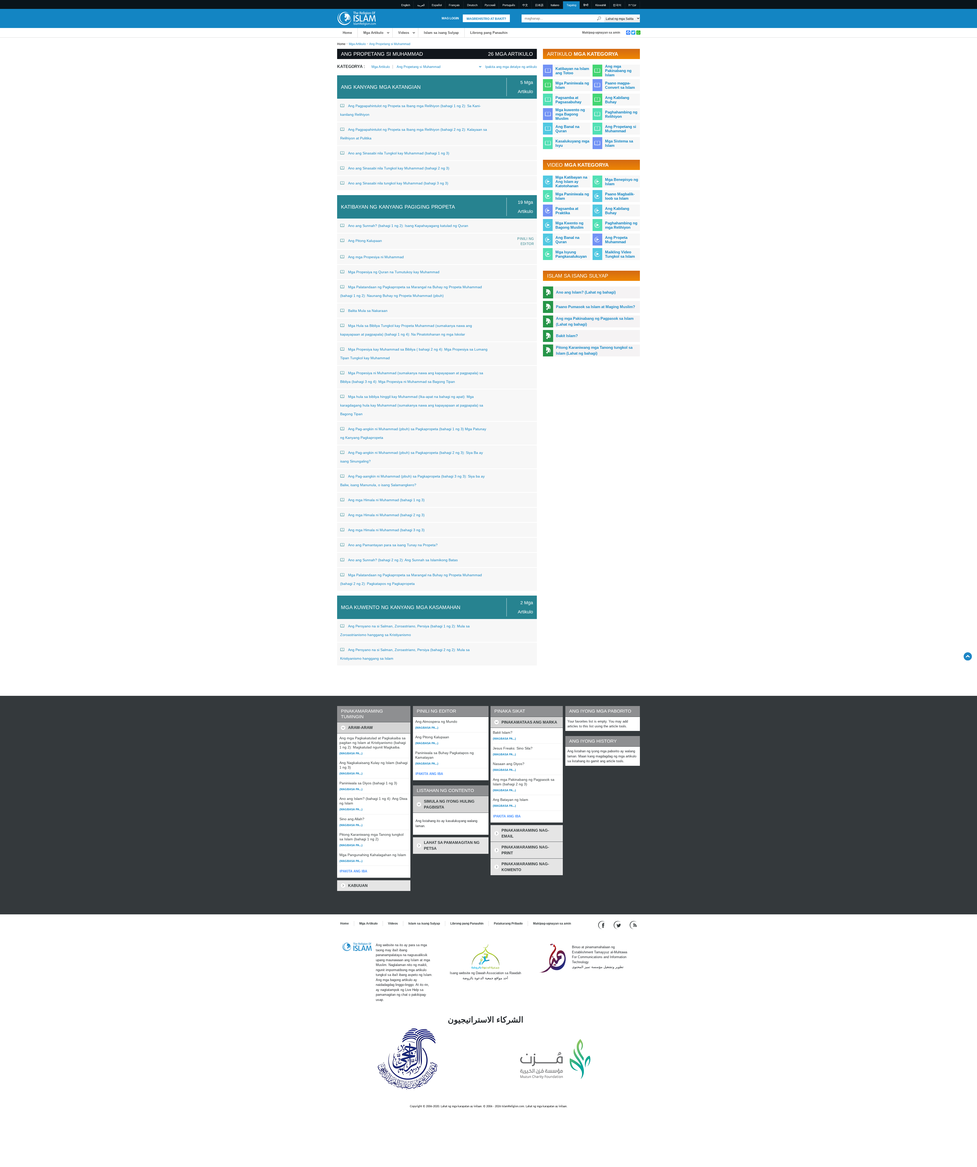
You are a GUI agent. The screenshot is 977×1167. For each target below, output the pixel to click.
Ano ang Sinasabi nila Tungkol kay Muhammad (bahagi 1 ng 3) (398, 153)
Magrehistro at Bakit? (486, 19)
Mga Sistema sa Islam (619, 143)
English (405, 5)
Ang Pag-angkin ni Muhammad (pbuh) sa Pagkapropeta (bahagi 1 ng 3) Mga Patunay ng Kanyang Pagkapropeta (413, 433)
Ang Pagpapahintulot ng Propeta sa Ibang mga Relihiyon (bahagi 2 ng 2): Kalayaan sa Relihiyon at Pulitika (413, 133)
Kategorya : (351, 66)
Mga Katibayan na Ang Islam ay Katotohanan (571, 181)
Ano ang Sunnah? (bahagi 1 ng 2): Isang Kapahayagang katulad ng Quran (408, 226)
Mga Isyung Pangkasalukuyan (571, 254)
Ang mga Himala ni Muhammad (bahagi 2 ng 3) (386, 515)
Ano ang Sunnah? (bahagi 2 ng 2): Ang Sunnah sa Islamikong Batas (403, 560)
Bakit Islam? (567, 336)
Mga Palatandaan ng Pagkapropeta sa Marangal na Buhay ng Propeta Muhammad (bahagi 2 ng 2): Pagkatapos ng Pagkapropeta (411, 579)
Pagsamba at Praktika (566, 210)
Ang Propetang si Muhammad (418, 67)
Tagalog (571, 5)
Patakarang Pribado (508, 923)
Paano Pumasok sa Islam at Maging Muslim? (595, 307)
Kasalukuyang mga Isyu (572, 143)
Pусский (490, 5)
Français (454, 5)
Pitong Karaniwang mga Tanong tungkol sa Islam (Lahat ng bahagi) (594, 350)
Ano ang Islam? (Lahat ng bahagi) (586, 292)
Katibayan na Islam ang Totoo (572, 70)
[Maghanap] (599, 18)
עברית (632, 5)
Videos (403, 33)
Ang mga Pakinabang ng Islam (618, 70)
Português (508, 5)
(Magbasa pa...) (351, 753)
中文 (525, 5)
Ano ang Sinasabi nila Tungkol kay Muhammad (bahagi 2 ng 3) (398, 168)
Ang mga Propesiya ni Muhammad (376, 257)
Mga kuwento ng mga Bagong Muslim (570, 114)
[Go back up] (968, 656)
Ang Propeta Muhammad (616, 239)
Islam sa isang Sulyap (441, 33)
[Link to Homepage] (356, 18)
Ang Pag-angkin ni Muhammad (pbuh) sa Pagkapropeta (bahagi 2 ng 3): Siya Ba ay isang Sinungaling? (411, 457)
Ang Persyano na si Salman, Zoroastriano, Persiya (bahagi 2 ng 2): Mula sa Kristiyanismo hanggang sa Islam (405, 654)
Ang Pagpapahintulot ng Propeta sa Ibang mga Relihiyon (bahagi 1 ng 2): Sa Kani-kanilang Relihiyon (410, 110)
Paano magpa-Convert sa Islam (620, 85)
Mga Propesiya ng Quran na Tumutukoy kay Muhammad (393, 272)
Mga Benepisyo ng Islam (621, 181)
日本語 (539, 5)
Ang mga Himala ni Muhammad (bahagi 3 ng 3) (386, 530)
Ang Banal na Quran (567, 128)
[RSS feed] (633, 925)
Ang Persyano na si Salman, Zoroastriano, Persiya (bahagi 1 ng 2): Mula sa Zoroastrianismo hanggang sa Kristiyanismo (405, 630)
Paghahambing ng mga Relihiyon (621, 225)
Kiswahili (600, 5)
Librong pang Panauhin (489, 33)
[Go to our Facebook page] (602, 925)
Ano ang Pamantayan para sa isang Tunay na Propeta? (393, 545)
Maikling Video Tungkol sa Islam (620, 254)
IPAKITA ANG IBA (353, 871)
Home (347, 33)
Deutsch (472, 5)
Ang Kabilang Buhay (617, 99)
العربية (421, 5)
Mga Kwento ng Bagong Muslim (569, 225)
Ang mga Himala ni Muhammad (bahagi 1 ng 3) (386, 500)
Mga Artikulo (373, 33)
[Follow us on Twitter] (618, 925)
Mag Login (450, 18)
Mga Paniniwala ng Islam (572, 85)
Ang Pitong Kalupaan (365, 241)
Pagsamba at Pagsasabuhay (568, 99)
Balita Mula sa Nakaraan (367, 311)
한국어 (617, 5)
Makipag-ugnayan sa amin (601, 32)
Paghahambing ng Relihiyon (621, 114)
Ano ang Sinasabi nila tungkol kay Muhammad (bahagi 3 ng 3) (398, 183)
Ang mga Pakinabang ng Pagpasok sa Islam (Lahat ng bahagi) (595, 321)
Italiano (555, 5)
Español (437, 5)
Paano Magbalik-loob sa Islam (620, 196)
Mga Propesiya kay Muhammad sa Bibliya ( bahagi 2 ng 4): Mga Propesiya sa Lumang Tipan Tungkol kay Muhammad (413, 353)
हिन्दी (585, 5)
